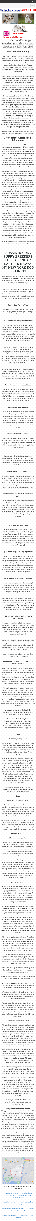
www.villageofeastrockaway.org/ (12, 1209)
